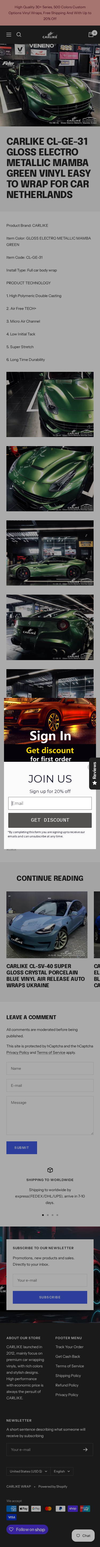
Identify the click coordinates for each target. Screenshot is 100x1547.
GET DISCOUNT (50, 820)
